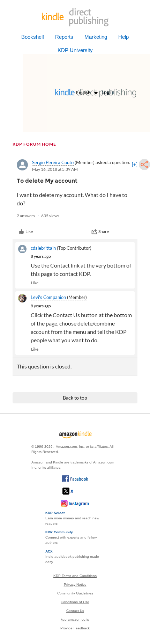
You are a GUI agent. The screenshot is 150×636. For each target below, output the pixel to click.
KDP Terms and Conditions (75, 576)
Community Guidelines (75, 593)
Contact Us (75, 611)
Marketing (95, 37)
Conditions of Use (75, 602)
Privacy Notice (75, 584)
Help (123, 37)
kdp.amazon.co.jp (75, 619)
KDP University (75, 50)
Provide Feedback (75, 628)
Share (103, 231)
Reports (64, 37)
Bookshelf (32, 37)
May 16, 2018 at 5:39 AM (55, 169)
